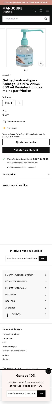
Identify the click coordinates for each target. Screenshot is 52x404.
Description (8, 174)
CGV (4, 342)
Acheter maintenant (26, 149)
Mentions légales (10, 346)
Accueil (5, 75)
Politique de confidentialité (14, 351)
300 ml (8, 103)
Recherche (7, 338)
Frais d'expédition (23, 134)
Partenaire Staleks (10, 334)
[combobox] (26, 19)
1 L (19, 103)
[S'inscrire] (41, 393)
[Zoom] (41, 63)
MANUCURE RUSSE (12, 10)
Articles (6, 355)
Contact (6, 359)
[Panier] (41, 10)
